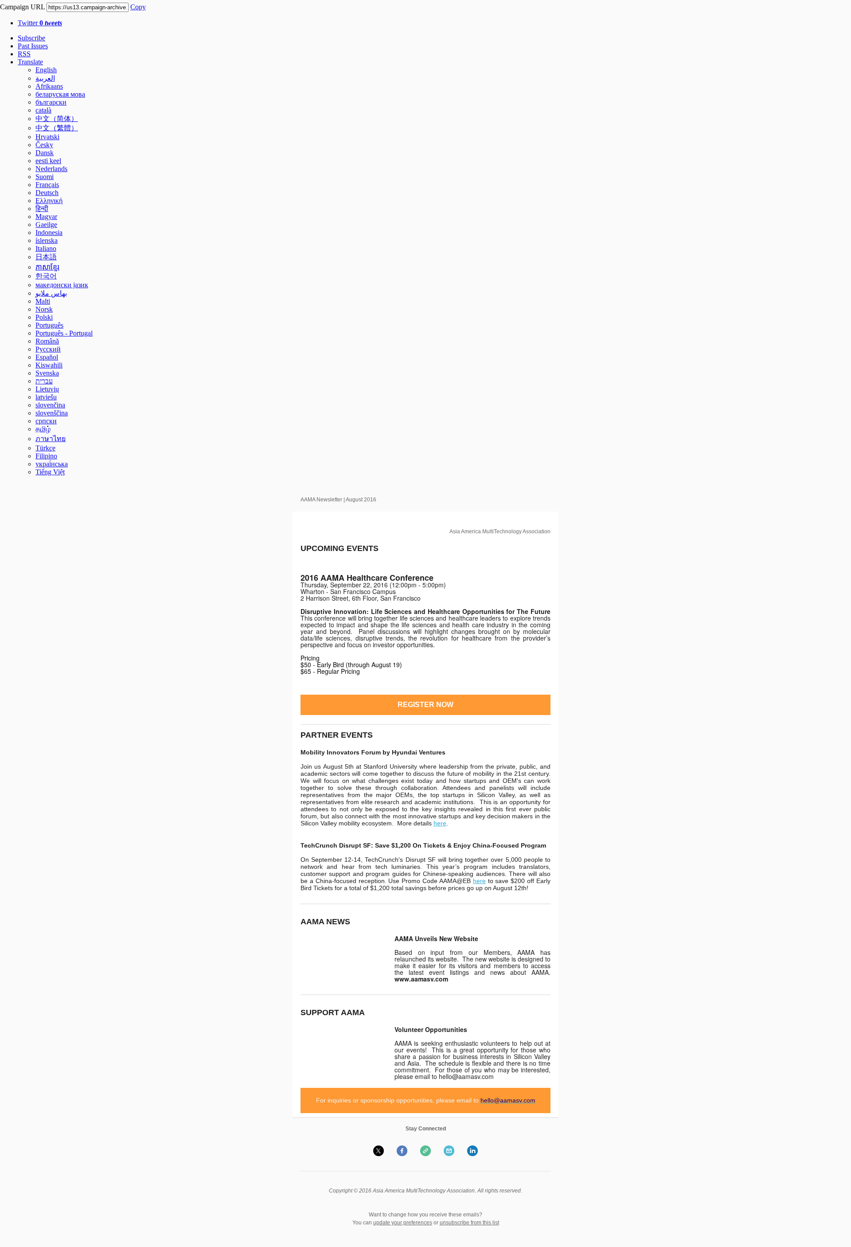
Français (47, 184)
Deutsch (47, 192)
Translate (30, 62)
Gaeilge (46, 224)
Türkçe (45, 448)
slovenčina (50, 405)
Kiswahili (48, 365)
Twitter (40, 23)
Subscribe (31, 38)
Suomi (44, 176)
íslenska (46, 240)
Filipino (46, 456)
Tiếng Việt (50, 472)
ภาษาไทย (50, 438)
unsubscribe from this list (469, 1223)
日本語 (46, 257)
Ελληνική (48, 200)
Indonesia (48, 232)
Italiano (45, 248)
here (439, 823)
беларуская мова (60, 94)
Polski (44, 317)
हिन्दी (41, 208)
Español (46, 357)
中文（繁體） (56, 128)
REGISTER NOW (425, 704)
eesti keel (48, 160)
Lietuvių (47, 389)
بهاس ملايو (51, 293)
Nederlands (51, 168)
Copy (138, 7)
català (43, 110)
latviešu (46, 397)
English (46, 70)
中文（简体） (56, 118)
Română (47, 341)
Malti (42, 301)
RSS (24, 54)
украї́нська (51, 464)
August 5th (338, 766)
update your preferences (402, 1223)
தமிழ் (43, 429)
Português (49, 325)
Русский (48, 349)
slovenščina (51, 413)
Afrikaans (49, 86)
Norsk (44, 309)
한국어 (46, 276)
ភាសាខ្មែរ (47, 267)
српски (46, 421)
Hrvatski (47, 137)
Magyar (46, 216)
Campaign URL (22, 7)
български (50, 102)
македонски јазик (61, 285)
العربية (45, 78)
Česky (44, 145)
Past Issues (33, 46)
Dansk (44, 152)
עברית (44, 381)
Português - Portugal (64, 333)
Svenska (47, 373)
